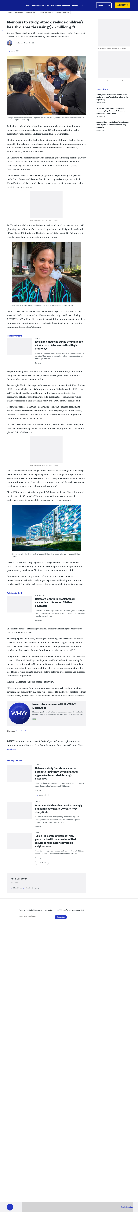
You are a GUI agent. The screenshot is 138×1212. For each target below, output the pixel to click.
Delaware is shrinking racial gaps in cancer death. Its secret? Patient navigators (55, 602)
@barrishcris (17, 888)
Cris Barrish (19, 43)
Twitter (21, 730)
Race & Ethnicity (62, 12)
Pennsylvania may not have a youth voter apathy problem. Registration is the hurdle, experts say (112, 97)
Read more (15, 883)
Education (66, 5)
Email (25, 730)
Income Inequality (46, 12)
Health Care (31, 12)
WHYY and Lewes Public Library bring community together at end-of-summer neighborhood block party (110, 110)
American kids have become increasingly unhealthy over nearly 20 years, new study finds (58, 808)
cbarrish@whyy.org (32, 888)
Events (58, 5)
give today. (12, 749)
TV (48, 5)
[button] (10, 1207)
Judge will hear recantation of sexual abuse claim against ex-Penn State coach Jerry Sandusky (112, 124)
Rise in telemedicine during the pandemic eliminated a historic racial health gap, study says (59, 345)
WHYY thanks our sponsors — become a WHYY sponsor (44, 220)
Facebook (17, 730)
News (28, 5)
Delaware (19, 12)
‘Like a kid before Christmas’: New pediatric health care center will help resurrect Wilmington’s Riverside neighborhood (56, 841)
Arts (52, 5)
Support (75, 5)
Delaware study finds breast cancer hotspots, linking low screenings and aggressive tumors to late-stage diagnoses (56, 773)
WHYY (13, 5)
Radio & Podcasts (38, 5)
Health (9, 12)
